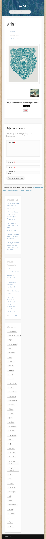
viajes (11, 518)
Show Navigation (36, 20)
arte (10, 357)
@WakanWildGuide (15, 335)
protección (12, 487)
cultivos (11, 387)
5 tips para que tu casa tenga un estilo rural (13, 205)
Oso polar (12, 457)
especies (11, 405)
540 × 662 (13, 39)
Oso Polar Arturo (12, 462)
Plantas (11, 483)
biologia (11, 370)
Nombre (11, 162)
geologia (11, 422)
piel (10, 479)
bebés (11, 366)
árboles (11, 526)
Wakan (23, 5)
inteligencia (12, 435)
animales (12, 353)
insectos (11, 431)
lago (10, 444)
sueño (11, 509)
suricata (11, 513)
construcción (12, 383)
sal (10, 496)
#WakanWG (12, 331)
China (11, 374)
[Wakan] (23, 64)
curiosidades (13, 392)
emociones (12, 396)
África (10, 522)
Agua (10, 340)
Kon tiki (11, 439)
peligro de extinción (12, 469)
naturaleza (12, 452)
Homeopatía (12, 426)
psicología (12, 492)
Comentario (11, 142)
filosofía (11, 413)
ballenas (11, 361)
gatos (10, 418)
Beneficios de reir (13, 271)
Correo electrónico (11, 169)
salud (10, 500)
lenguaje (11, 448)
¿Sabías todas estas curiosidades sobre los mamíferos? (11, 282)
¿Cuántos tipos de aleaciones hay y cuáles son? (13, 236)
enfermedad (13, 400)
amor (10, 348)
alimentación (13, 344)
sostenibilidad (13, 505)
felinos (11, 409)
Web (9, 173)
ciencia (11, 379)
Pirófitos (14, 315)
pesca (11, 474)
